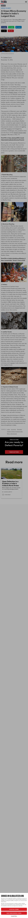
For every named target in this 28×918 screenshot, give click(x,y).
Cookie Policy (14, 916)
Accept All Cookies (14, 909)
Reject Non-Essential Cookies (14, 913)
